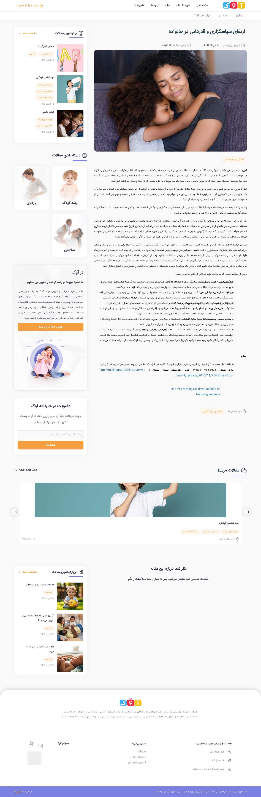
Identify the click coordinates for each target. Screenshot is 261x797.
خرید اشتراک (183, 6)
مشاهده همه (30, 33)
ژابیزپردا (17, 791)
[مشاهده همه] (20, 33)
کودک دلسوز (48, 112)
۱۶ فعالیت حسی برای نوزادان (40, 585)
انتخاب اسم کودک (45, 47)
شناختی (48, 592)
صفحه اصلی (202, 6)
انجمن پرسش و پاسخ (137, 762)
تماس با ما (139, 6)
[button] (14, 511)
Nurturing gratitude (208, 394)
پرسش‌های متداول (138, 757)
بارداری (239, 15)
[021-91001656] (230, 752)
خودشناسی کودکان (45, 78)
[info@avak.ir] (230, 761)
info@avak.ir (218, 760)
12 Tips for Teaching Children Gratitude (195, 389)
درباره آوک (142, 751)
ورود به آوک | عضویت (27, 6)
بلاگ (167, 6)
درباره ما (155, 6)
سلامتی (223, 15)
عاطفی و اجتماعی (234, 159)
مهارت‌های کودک (201, 15)
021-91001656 (217, 752)
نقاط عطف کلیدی (45, 97)
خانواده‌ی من (46, 54)
